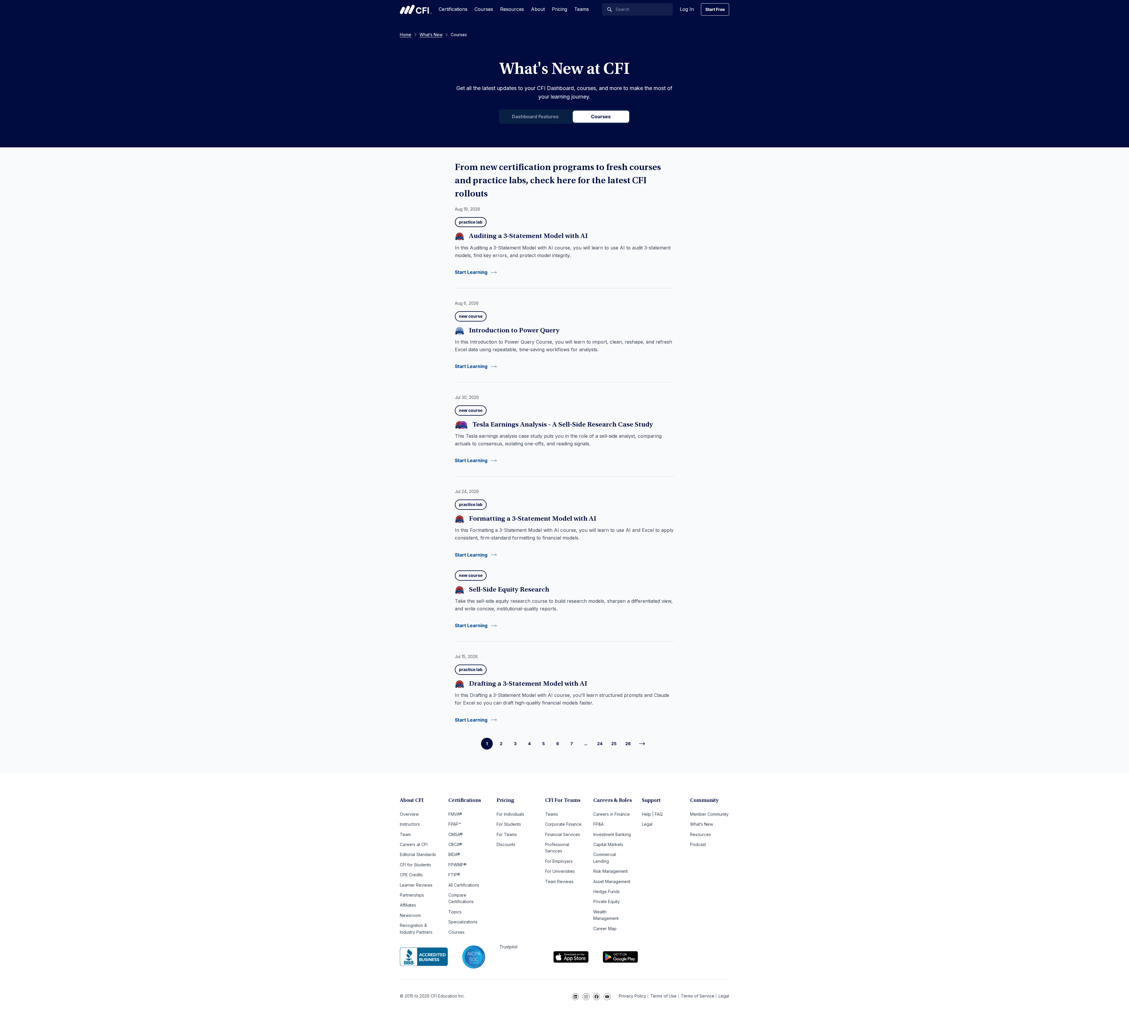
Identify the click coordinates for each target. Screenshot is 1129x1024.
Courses (484, 9)
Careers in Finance (611, 814)
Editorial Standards (418, 854)
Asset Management (611, 881)
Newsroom (410, 915)
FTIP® (454, 874)
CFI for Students (415, 864)
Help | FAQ (652, 814)
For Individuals (510, 814)
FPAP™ (454, 824)
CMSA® (455, 834)
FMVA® (455, 814)
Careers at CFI (413, 844)
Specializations (462, 921)
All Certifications (463, 885)
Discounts (506, 844)
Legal (647, 824)
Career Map (605, 928)
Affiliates (408, 905)
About (538, 9)
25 (614, 743)
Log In (687, 9)
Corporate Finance (563, 824)
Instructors (410, 824)
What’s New (701, 824)
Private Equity (606, 901)
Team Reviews (559, 881)
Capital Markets (608, 844)
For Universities (560, 871)
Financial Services (562, 834)
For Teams (507, 834)
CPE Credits (411, 874)
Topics (455, 911)
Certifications (453, 9)
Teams (581, 9)
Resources (512, 9)
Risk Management (610, 871)
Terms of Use (663, 995)
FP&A (598, 824)
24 (599, 743)
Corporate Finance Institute (416, 9)
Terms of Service (697, 995)
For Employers (559, 861)
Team (405, 834)
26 (628, 743)
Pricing (559, 9)
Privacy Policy (632, 995)
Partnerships (412, 895)
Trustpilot (508, 946)
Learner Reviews (416, 885)
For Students (509, 824)
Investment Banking (612, 834)
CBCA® (455, 844)
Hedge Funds (606, 891)
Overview (409, 814)
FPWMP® (457, 864)
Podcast (698, 844)
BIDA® (454, 854)
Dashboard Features (535, 116)
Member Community (709, 814)
